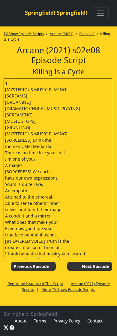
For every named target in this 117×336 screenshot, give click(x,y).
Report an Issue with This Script (35, 283)
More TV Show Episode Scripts (68, 289)
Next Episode (95, 266)
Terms (40, 321)
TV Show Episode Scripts (24, 33)
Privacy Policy (66, 321)
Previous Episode (31, 266)
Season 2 (86, 33)
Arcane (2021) (62, 33)
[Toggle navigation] (100, 13)
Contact (95, 321)
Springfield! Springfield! (56, 12)
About (21, 321)
